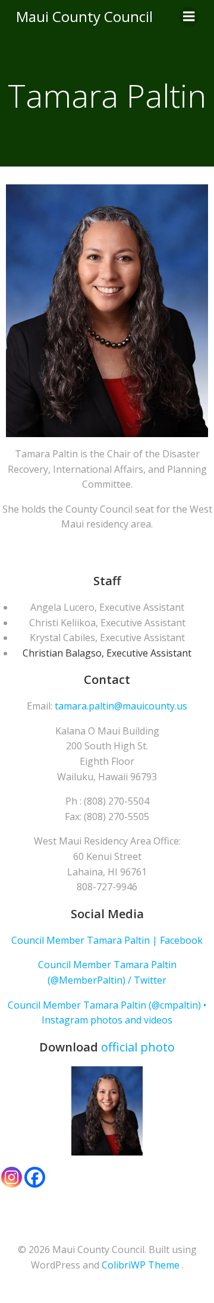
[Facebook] (34, 1177)
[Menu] (189, 17)
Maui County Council (84, 16)
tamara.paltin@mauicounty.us (121, 705)
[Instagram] (11, 1177)
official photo (138, 1047)
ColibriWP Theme (141, 1264)
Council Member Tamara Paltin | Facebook (107, 940)
